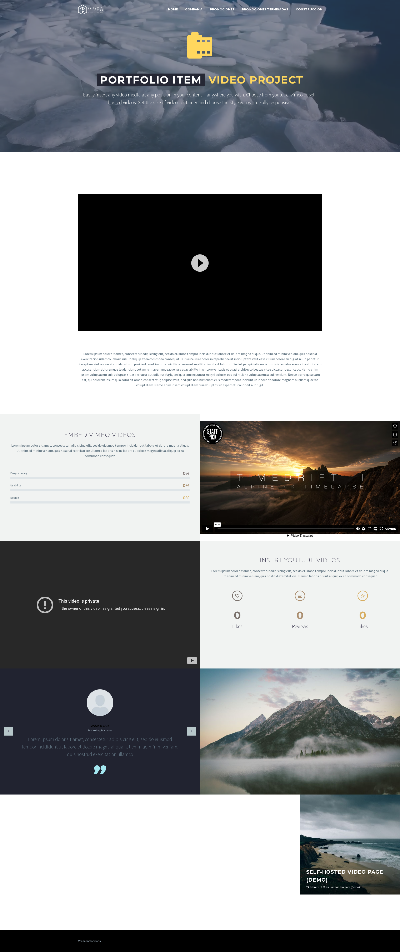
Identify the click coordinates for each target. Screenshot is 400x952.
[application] (200, 262)
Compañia (193, 9)
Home (173, 9)
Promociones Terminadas (265, 9)
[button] (200, 262)
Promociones (222, 9)
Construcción (309, 9)
